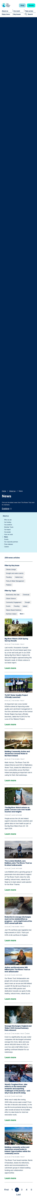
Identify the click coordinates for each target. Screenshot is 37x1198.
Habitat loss (19, 577)
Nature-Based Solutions (13, 610)
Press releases (8, 544)
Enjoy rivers (6, 14)
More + (22, 614)
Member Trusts (8, 527)
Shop (22, 5)
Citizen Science (11, 598)
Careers (6, 547)
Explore (5, 508)
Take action (29, 11)
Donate (31, 5)
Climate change (11, 569)
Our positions (8, 525)
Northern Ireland (11, 614)
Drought (27, 602)
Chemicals (26, 595)
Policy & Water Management (15, 581)
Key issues (17, 14)
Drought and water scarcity (14, 573)
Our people (7, 532)
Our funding (7, 522)
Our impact (7, 529)
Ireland (25, 606)
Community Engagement (13, 602)
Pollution (8, 585)
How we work (8, 534)
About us (5, 11)
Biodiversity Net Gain (12, 595)
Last (18, 1195)
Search (30, 14)
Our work (16, 11)
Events (6, 539)
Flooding (9, 577)
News (6, 537)
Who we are (8, 520)
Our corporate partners (11, 542)
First (6, 1190)
